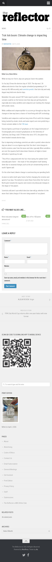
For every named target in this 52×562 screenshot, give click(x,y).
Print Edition (8, 481)
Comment (7, 241)
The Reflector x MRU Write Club (15, 503)
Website (6, 266)
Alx (37, 549)
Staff (6, 492)
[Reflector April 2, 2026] (10, 422)
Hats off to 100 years (33, 217)
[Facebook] (28, 555)
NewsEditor (7, 44)
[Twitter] (24, 555)
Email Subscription (10, 464)
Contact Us (8, 458)
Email (29, 257)
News (4, 28)
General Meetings (10, 469)
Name (6, 257)
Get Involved (8, 475)
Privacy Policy (9, 486)
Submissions (8, 497)
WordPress (25, 549)
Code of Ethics (9, 453)
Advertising (8, 447)
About (6, 441)
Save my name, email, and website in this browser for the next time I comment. (25, 279)
